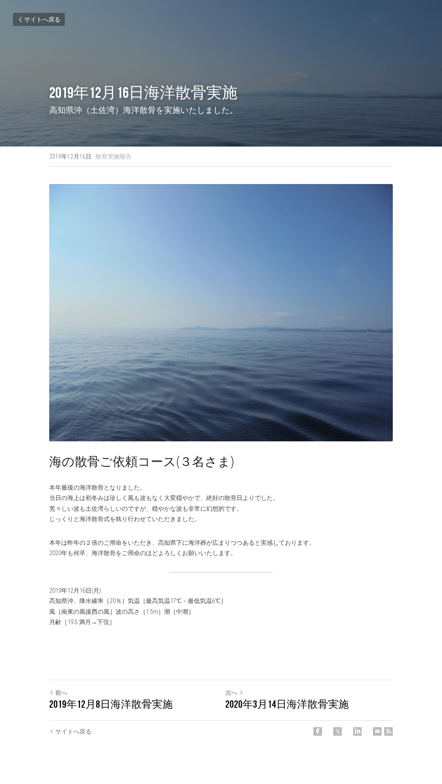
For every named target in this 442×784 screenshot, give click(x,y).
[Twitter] (337, 731)
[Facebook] (317, 731)
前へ (61, 692)
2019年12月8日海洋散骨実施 (111, 704)
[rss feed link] (388, 731)
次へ (231, 692)
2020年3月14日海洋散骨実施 (287, 704)
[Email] (377, 731)
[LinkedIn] (357, 731)
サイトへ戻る (42, 19)
